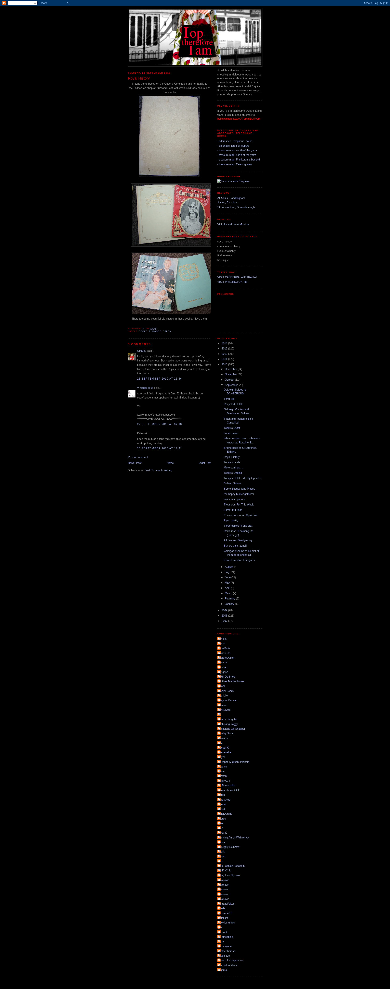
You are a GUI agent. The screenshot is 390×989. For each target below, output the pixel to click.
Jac (220, 742)
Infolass (223, 738)
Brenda (222, 662)
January (230, 603)
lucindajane (225, 946)
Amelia (222, 638)
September (231, 384)
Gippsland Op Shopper (231, 728)
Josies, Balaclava (227, 202)
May (228, 582)
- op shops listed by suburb (233, 145)
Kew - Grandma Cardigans (239, 560)
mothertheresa (226, 951)
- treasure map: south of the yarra (237, 150)
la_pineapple (225, 936)
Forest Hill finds (233, 509)
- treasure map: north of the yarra (236, 154)
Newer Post (135, 462)
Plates (222, 818)
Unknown (223, 880)
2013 (225, 348)
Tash (221, 861)
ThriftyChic (224, 870)
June (228, 577)
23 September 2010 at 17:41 (159, 448)
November (231, 374)
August (229, 566)
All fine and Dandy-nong (238, 540)
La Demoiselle (226, 785)
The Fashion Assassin (231, 865)
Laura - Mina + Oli (228, 790)
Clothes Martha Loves (231, 681)
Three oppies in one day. (238, 525)
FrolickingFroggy (228, 724)
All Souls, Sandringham (231, 198)
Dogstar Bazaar (227, 700)
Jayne (221, 757)
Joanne (222, 766)
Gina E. (141, 350)
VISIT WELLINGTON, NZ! (232, 281)
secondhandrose (228, 965)
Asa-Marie (224, 648)
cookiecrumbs (226, 922)
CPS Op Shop (226, 676)
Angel (221, 643)
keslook (223, 932)
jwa (220, 927)
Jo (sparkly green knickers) (234, 761)
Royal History (232, 456)
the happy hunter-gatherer (239, 494)
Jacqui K (223, 747)
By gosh (223, 672)
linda (221, 941)
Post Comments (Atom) (158, 470)
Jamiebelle (224, 752)
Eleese (222, 705)
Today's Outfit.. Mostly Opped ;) (242, 478)
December (231, 369)
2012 (225, 353)
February (230, 598)
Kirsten (222, 775)
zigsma (222, 970)
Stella (221, 851)
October (230, 379)
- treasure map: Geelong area (234, 164)
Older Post (205, 462)
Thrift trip (229, 398)
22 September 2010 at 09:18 (159, 424)
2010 (225, 364)
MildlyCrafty (225, 813)
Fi (219, 714)
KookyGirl (224, 780)
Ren (220, 828)
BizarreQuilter (226, 657)
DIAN (221, 686)
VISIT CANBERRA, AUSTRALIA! (237, 277)
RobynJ (222, 832)
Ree (220, 823)
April (228, 587)
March (229, 593)
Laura (221, 794)
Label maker (231, 433)
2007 (225, 620)
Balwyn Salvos (232, 483)
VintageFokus (145, 387)
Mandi (221, 809)
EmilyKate (224, 709)
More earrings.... (233, 467)
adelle (221, 908)
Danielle (223, 695)
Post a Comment (138, 457)
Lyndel (222, 804)
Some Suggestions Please (239, 488)
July (228, 572)
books (143, 331)
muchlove (224, 955)
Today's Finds (232, 462)
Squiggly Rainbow (228, 846)
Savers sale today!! (235, 545)
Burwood (155, 331)
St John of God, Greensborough (236, 207)
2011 (225, 359)
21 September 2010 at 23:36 (159, 378)
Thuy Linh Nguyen (229, 875)
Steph (221, 856)
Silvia (221, 842)
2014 (225, 343)
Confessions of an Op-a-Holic (241, 515)
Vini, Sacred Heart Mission (233, 224)
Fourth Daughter (227, 719)
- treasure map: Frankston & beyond (238, 159)
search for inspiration (230, 960)
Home (170, 462)
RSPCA (167, 331)
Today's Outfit (232, 427)
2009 (225, 610)
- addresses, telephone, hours (234, 141)
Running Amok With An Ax (233, 837)
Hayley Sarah (226, 733)
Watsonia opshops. (235, 499)
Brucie (222, 667)
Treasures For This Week (239, 504)
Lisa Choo (224, 799)
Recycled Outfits (234, 404)
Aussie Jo (224, 653)
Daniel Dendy (226, 690)
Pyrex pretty (231, 520)
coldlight (223, 917)
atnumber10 (225, 913)
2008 (225, 615)
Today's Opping (233, 472)
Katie (221, 771)
